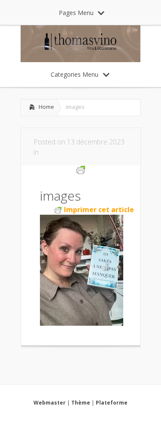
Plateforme (112, 402)
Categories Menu (74, 74)
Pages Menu (76, 13)
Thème (80, 402)
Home (46, 107)
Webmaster (49, 402)
